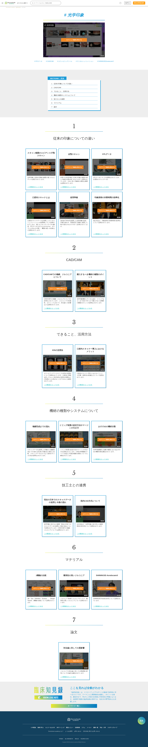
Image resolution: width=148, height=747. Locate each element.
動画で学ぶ (41, 727)
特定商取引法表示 (85, 738)
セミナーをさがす (50, 727)
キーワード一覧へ (74, 706)
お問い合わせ (77, 731)
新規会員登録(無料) (139, 3)
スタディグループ (112, 727)
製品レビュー (69, 727)
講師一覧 (95, 727)
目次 (141, 721)
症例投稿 (77, 727)
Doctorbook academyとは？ (55, 731)
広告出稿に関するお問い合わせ (91, 731)
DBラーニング (60, 727)
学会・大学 (103, 727)
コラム (83, 727)
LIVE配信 (33, 727)
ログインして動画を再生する (74, 40)
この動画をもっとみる (35, 187)
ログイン (127, 3)
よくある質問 (68, 731)
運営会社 (77, 738)
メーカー (89, 727)
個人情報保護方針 (69, 738)
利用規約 (61, 738)
